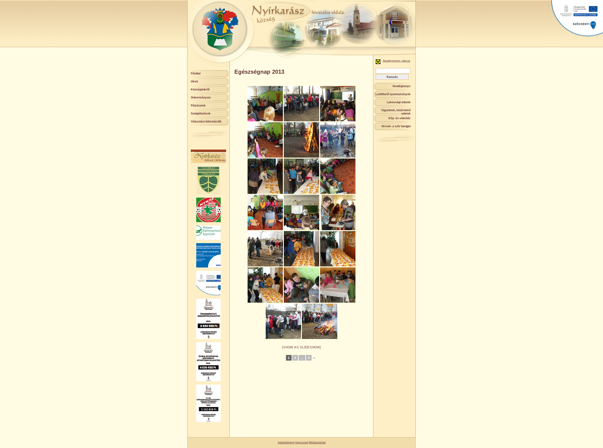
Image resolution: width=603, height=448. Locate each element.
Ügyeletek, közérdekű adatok (396, 112)
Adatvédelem (286, 442)
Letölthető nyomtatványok (393, 94)
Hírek (194, 81)
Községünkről (200, 89)
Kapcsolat (301, 442)
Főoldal (195, 73)
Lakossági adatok (399, 102)
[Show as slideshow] (301, 347)
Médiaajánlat (317, 442)
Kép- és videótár (399, 118)
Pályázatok (198, 105)
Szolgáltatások (201, 113)
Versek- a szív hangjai (396, 126)
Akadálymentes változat (396, 60)
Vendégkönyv (401, 86)
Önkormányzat (201, 97)
